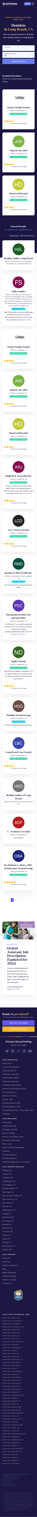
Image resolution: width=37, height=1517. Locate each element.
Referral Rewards (9, 1272)
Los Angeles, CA (8, 1185)
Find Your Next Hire (18, 1029)
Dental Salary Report (10, 1078)
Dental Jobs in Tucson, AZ (10, 1353)
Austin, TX (6, 1235)
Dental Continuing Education (14, 1088)
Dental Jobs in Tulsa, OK (10, 1454)
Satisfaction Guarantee (10, 1479)
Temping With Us (9, 1070)
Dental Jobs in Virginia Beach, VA (12, 1440)
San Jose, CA (7, 1203)
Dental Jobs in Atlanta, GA (10, 1428)
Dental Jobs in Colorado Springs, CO (14, 1434)
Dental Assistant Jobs (11, 1103)
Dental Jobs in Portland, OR (11, 1330)
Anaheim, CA (7, 1177)
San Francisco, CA (9, 1199)
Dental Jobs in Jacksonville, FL (12, 1377)
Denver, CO (6, 1206)
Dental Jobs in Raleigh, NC (10, 1437)
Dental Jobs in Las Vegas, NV (11, 1324)
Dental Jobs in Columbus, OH (11, 1383)
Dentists (5, 1151)
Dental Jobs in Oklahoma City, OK (13, 1395)
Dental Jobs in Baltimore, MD (11, 1407)
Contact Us (7, 1283)
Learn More (7, 1063)
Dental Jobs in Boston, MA (10, 1374)
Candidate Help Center (11, 1085)
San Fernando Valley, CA (12, 1195)
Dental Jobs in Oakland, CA (11, 1443)
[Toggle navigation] (33, 4)
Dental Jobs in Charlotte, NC (11, 1386)
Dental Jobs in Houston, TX (11, 1338)
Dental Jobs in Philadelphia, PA (12, 1371)
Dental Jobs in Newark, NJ (10, 1356)
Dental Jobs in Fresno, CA (10, 1416)
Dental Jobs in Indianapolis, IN (12, 1389)
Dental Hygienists (9, 1158)
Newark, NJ (6, 1224)
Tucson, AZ (6, 1174)
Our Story (6, 1262)
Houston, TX (7, 1242)
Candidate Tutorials (10, 1074)
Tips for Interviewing (10, 1067)
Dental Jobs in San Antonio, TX (12, 1359)
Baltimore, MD (8, 1217)
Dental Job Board (9, 1096)
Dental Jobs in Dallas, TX (10, 1350)
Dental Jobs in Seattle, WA (11, 1333)
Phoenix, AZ (7, 1170)
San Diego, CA (8, 1192)
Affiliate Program (9, 1276)
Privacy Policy (6, 1481)
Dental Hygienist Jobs (11, 1106)
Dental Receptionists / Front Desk (16, 1162)
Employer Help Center (11, 1140)
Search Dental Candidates (13, 1147)
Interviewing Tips (9, 1126)
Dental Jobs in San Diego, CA (11, 1362)
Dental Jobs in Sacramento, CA (12, 1419)
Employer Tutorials (10, 1129)
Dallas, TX (6, 1239)
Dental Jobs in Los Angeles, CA (12, 1321)
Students (6, 1114)
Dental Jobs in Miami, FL (10, 1445)
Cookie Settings (7, 1483)
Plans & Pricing (8, 1133)
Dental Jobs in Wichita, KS (10, 1463)
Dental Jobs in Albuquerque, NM (12, 1413)
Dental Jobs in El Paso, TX (10, 1398)
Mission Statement (10, 1265)
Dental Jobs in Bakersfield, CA (12, 1451)
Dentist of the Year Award (12, 1137)
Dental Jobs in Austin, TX (10, 1368)
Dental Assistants (9, 1155)
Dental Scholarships (10, 1081)
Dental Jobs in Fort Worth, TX (11, 1380)
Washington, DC (8, 1210)
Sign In (27, 4)
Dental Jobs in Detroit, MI (10, 1404)
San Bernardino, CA (10, 1188)
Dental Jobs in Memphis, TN (11, 1401)
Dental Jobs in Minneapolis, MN (12, 1449)
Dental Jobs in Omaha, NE (10, 1431)
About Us (6, 1258)
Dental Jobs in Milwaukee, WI (11, 1410)
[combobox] (18, 55)
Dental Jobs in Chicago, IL (10, 1344)
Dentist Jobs (7, 1099)
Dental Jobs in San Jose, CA (11, 1365)
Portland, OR (7, 1231)
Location (7, 47)
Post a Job (6, 1144)
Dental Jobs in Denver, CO (10, 1336)
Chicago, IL (6, 1213)
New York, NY (7, 1228)
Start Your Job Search (18, 1023)
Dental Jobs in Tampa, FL (10, 1457)
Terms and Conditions (9, 1485)
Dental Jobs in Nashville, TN (11, 1392)
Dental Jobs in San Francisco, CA (13, 1327)
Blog (4, 1269)
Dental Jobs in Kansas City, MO (12, 1425)
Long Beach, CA (8, 1181)
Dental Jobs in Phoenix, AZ (10, 1318)
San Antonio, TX (8, 1246)
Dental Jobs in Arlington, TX (11, 1460)
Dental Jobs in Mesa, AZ (10, 1422)
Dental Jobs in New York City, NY (12, 1342)
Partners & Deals (9, 1280)
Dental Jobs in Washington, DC (12, 1347)
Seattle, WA (7, 1249)
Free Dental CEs (8, 1092)
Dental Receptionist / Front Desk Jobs (18, 1110)
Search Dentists (18, 61)
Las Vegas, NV (8, 1221)
